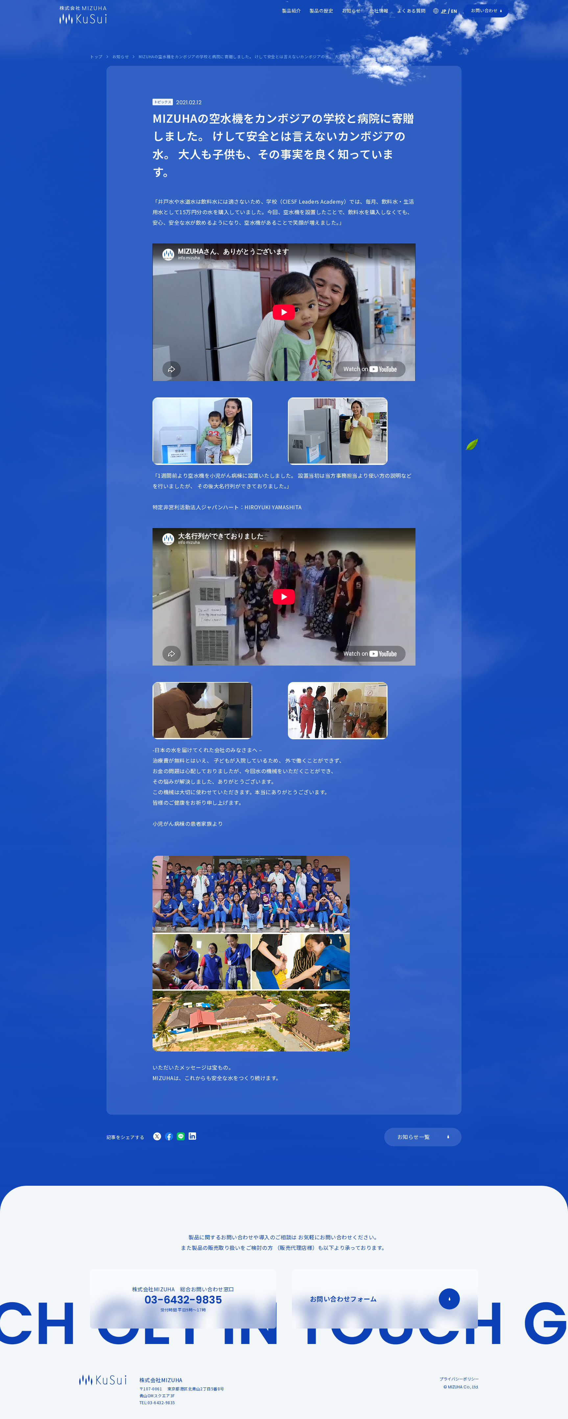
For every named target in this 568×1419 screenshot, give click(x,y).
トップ (96, 56)
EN (454, 11)
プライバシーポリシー (459, 1378)
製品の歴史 (321, 10)
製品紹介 (291, 10)
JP (444, 11)
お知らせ (351, 10)
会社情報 (379, 10)
